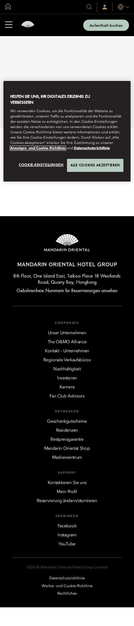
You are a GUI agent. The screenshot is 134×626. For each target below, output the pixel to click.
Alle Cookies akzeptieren (95, 165)
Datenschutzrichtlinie (92, 148)
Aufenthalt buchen (106, 25)
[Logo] (28, 25)
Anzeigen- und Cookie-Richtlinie (37, 148)
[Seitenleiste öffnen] (8, 25)
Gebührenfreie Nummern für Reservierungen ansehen (67, 290)
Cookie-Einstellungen (41, 165)
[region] (67, 131)
